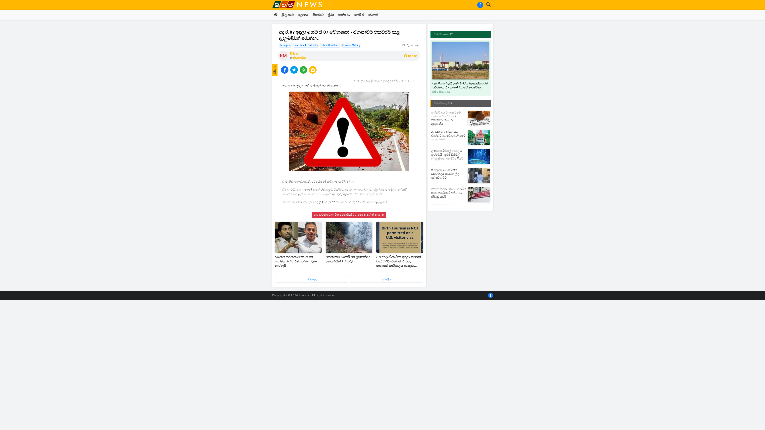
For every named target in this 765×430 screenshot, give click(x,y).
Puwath (304, 295)
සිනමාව (318, 15)
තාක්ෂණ (344, 15)
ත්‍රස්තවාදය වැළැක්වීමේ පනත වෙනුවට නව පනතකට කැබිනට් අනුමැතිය (446, 118)
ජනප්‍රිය (386, 279)
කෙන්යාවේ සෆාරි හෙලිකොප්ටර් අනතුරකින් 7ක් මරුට (348, 259)
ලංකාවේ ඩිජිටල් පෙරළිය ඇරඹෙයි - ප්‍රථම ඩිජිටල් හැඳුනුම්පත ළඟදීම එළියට (447, 154)
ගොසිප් (359, 15)
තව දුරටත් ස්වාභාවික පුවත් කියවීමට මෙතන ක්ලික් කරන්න (349, 214)
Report (412, 56)
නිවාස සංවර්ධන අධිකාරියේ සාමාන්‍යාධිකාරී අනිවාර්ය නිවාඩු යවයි (448, 192)
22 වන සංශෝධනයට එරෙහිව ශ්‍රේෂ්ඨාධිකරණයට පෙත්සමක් (448, 135)
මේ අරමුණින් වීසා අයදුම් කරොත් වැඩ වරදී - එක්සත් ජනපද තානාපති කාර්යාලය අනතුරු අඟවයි (398, 261)
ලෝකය (303, 15)
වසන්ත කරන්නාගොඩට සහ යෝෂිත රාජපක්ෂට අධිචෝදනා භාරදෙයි (296, 261)
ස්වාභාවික (299, 58)
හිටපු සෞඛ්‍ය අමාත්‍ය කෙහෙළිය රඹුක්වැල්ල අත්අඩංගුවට (445, 173)
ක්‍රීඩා (331, 15)
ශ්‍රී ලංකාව (287, 15)
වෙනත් (373, 15)
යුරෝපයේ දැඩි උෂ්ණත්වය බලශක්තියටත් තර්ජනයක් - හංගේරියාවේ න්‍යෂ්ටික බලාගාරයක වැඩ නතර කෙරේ (460, 85)
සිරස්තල (312, 279)
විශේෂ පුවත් (443, 103)
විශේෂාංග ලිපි (443, 34)
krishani (295, 54)
